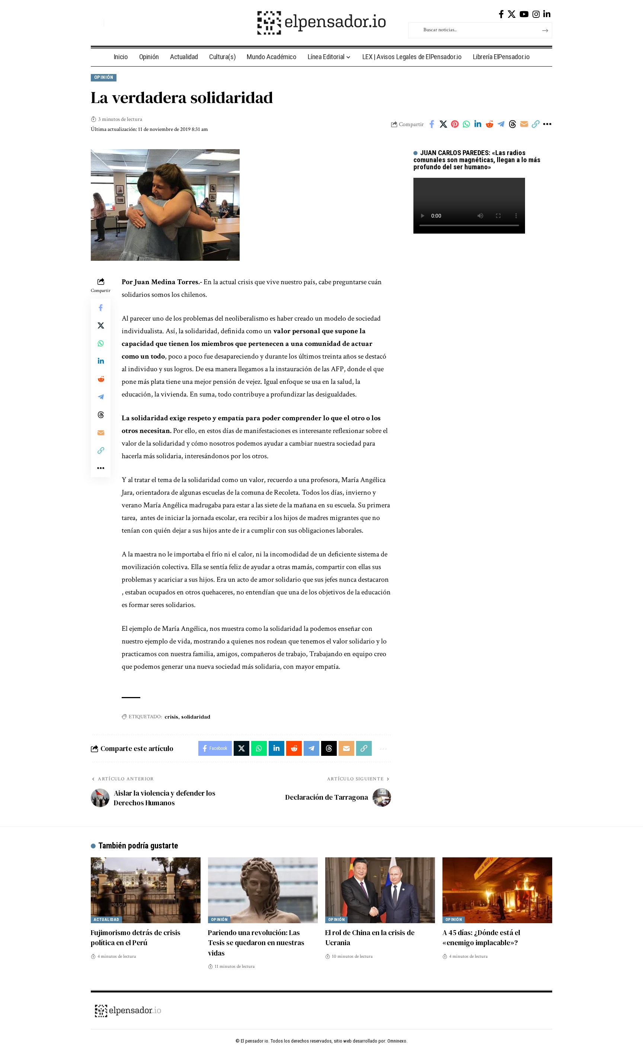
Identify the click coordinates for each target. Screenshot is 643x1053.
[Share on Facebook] (431, 124)
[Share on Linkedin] (478, 124)
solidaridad (195, 716)
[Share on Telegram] (501, 124)
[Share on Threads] (512, 124)
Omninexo (396, 1041)
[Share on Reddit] (489, 124)
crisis (171, 716)
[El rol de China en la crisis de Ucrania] (380, 890)
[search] (96, 22)
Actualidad (106, 919)
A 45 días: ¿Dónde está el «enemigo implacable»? (481, 938)
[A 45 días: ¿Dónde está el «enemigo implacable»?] (497, 890)
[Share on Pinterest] (455, 124)
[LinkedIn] (546, 14)
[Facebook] (501, 14)
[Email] (524, 124)
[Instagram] (536, 14)
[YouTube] (524, 14)
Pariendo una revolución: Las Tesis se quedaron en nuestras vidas (256, 943)
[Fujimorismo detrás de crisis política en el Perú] (146, 890)
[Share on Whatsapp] (466, 124)
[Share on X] (443, 124)
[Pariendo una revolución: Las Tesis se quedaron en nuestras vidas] (263, 890)
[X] (512, 14)
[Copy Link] (535, 124)
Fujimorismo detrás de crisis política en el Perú (135, 938)
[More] (547, 124)
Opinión (103, 77)
